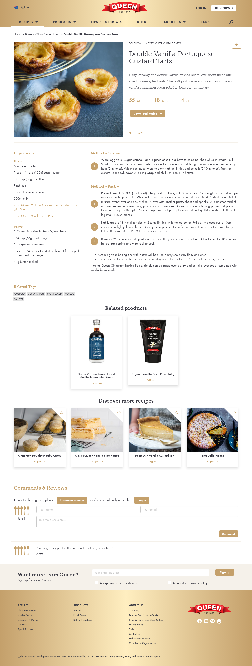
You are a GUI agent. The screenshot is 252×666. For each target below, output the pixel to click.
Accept (118, 583)
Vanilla (69, 293)
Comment (228, 534)
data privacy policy (194, 583)
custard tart (36, 293)
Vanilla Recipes (25, 615)
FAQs (205, 22)
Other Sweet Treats (47, 34)
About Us (172, 22)
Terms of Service (145, 656)
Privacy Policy (136, 624)
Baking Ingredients (82, 619)
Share (139, 133)
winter (18, 299)
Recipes (26, 22)
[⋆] (59, 415)
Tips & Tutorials (106, 22)
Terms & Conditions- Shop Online (146, 619)
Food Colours (80, 615)
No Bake (22, 624)
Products (62, 22)
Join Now (223, 8)
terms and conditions (123, 583)
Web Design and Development (33, 656)
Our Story (134, 610)
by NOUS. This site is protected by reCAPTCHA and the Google (83, 656)
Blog (142, 22)
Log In (142, 500)
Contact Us (134, 633)
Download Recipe (145, 114)
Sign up (225, 572)
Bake (28, 34)
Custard (19, 293)
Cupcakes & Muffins (28, 619)
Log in (201, 8)
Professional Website (139, 638)
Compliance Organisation (142, 643)
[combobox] (22, 7)
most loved (54, 293)
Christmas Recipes (27, 610)
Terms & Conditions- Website (143, 615)
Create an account (72, 500)
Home (17, 34)
